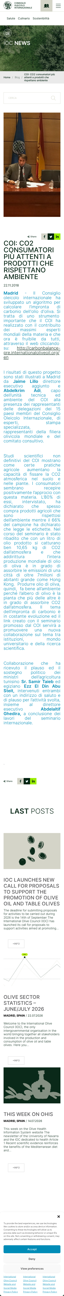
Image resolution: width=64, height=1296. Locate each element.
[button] (58, 1216)
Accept (32, 1249)
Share (33, 236)
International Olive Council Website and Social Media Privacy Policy (11, 1284)
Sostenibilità (41, 18)
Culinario (24, 18)
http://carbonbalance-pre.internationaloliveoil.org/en (32, 352)
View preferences (32, 1268)
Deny (32, 1259)
